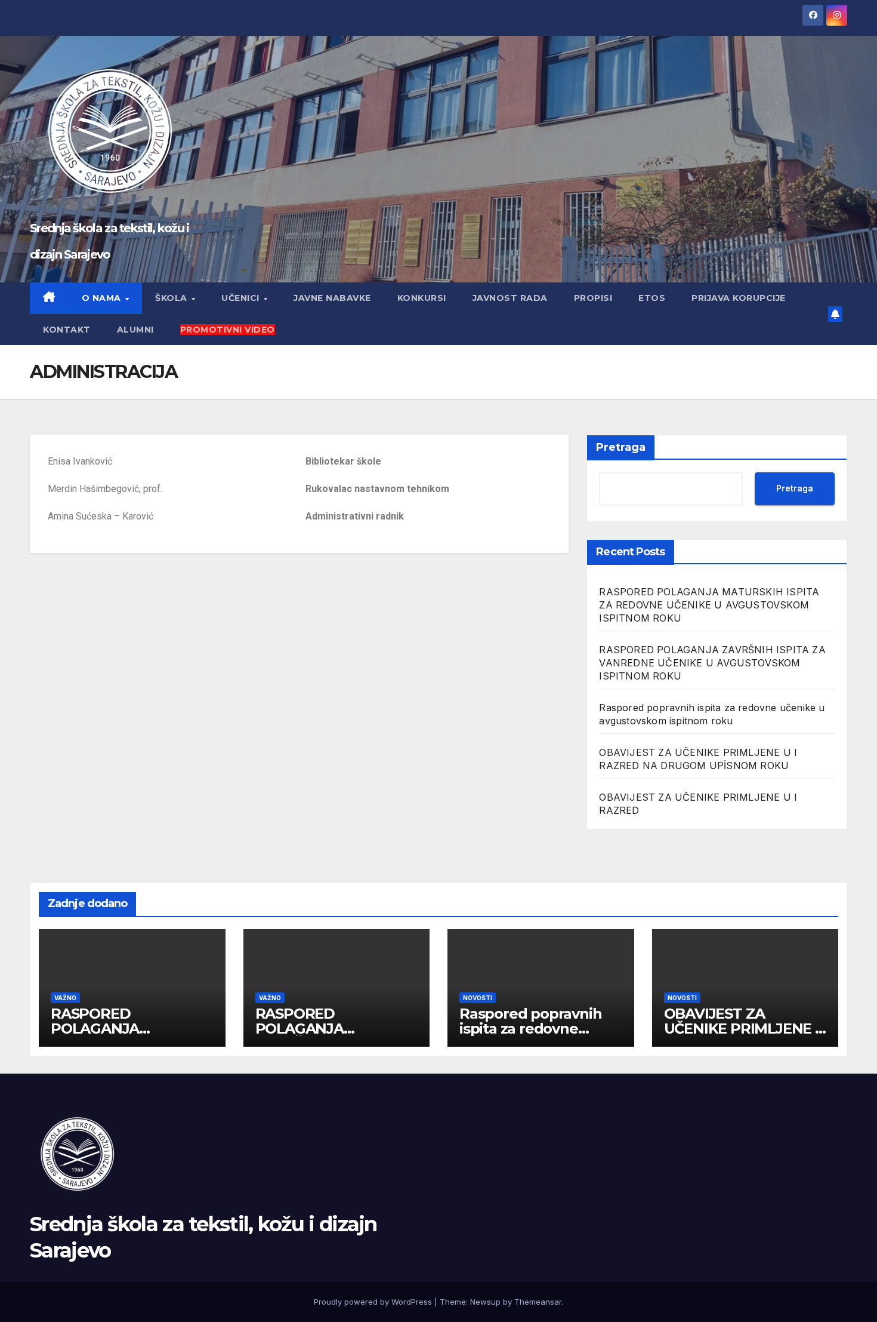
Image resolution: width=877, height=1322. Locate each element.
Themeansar (537, 1301)
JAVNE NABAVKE (332, 298)
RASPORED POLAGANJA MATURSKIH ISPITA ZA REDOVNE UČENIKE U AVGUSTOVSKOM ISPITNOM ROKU (709, 605)
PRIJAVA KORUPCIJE (738, 298)
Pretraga (621, 447)
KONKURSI (421, 298)
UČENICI (241, 298)
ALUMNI (135, 329)
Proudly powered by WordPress (374, 1301)
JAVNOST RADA (510, 298)
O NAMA (103, 298)
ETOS (651, 298)
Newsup (485, 1301)
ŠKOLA (172, 298)
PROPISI (593, 298)
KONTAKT (67, 329)
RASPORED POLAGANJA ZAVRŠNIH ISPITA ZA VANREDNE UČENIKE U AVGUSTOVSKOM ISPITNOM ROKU (712, 663)
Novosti (477, 997)
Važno (65, 997)
